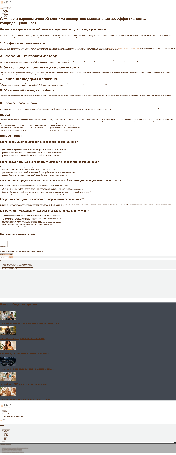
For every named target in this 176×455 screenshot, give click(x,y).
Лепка (5, 439)
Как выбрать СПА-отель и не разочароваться (23, 384)
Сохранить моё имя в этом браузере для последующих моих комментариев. (22, 251)
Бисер (5, 438)
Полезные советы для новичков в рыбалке (22, 338)
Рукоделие (4, 431)
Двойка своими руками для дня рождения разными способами (16, 264)
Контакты (4, 410)
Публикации (4, 411)
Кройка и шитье (5, 430)
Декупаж (6, 11)
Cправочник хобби (6, 429)
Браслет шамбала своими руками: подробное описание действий (17, 265)
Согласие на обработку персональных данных (12, 416)
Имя (1, 249)
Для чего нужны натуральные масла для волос (24, 353)
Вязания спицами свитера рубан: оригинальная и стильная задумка (17, 267)
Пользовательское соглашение (9, 415)
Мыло (3, 441)
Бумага (5, 15)
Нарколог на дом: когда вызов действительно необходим (29, 323)
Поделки (6, 14)
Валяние (6, 12)
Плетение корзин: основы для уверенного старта (25, 399)
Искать (11, 257)
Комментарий (3, 246)
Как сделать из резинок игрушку (9, 268)
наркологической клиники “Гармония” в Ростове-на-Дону (124, 48)
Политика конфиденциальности (9, 413)
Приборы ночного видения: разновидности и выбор (27, 369)
